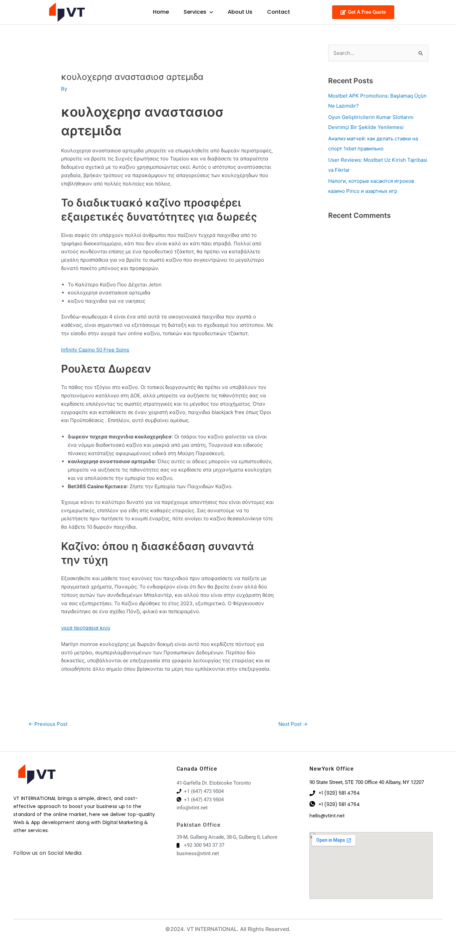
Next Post (292, 724)
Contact (278, 12)
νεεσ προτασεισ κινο (85, 628)
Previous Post (47, 724)
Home (161, 12)
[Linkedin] (25, 861)
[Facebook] (15, 861)
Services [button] (195, 12)
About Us (240, 12)
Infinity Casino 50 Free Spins (95, 350)
